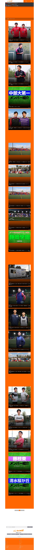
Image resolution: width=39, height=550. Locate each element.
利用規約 (7, 547)
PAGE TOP (19, 536)
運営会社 (20, 547)
